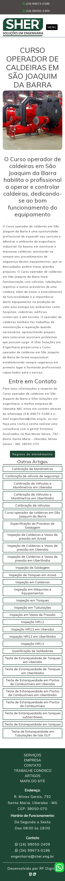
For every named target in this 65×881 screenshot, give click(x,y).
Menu (51, 27)
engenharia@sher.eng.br (32, 856)
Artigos (32, 776)
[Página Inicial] (23, 27)
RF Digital (48, 868)
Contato (32, 765)
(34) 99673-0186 (37, 3)
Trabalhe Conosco (32, 770)
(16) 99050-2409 (37, 11)
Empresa (32, 760)
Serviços (32, 755)
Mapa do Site (32, 781)
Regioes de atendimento (32, 454)
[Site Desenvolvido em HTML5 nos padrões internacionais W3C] (30, 874)
